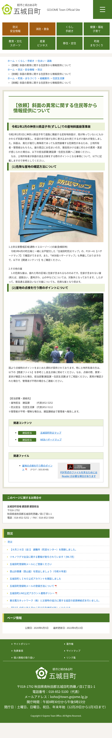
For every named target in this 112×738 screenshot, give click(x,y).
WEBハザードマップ (51, 439)
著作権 (69, 644)
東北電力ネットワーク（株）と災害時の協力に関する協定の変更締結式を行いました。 (55, 600)
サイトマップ (73, 650)
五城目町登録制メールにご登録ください (31, 564)
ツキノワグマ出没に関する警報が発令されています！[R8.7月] (42, 556)
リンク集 (71, 657)
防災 (10, 533)
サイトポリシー (22, 644)
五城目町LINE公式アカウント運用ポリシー (32, 593)
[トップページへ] (56, 673)
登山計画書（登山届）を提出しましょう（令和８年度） (39, 571)
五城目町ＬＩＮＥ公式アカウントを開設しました (35, 578)
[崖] (56, 328)
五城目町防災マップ (50, 432)
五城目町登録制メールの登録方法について (32, 586)
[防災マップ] (56, 207)
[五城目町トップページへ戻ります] (41, 9)
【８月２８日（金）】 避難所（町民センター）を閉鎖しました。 (43, 549)
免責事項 (18, 650)
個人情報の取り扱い (24, 657)
